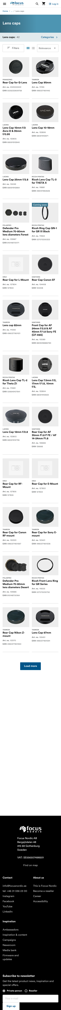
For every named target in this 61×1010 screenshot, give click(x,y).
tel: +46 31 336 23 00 (15, 891)
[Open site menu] (6, 4)
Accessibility (40, 901)
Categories (47, 37)
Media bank (9, 950)
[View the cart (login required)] (44, 4)
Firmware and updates (11, 957)
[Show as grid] (28, 48)
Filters (15, 48)
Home (5, 11)
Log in (55, 3)
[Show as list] (33, 48)
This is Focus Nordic (45, 886)
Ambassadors (11, 929)
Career (37, 896)
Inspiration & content (15, 934)
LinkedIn (8, 911)
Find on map (30, 865)
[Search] (37, 4)
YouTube (7, 906)
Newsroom (9, 945)
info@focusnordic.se (14, 886)
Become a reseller (43, 891)
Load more (30, 666)
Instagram (8, 896)
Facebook (8, 901)
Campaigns (9, 940)
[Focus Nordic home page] (16, 4)
